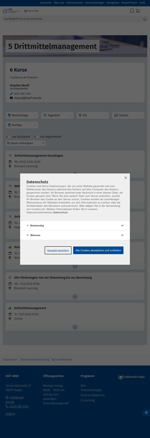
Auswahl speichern (58, 250)
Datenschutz (60, 212)
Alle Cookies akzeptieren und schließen (98, 250)
